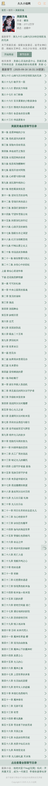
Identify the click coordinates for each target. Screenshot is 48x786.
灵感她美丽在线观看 (26, 64)
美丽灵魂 (19, 10)
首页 (4, 10)
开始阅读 (8, 54)
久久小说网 (24, 3)
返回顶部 (43, 547)
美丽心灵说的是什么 (24, 61)
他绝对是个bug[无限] (24, 768)
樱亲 (26, 20)
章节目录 (24, 54)
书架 (3, 4)
